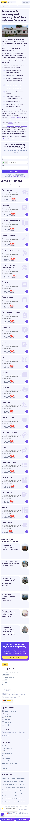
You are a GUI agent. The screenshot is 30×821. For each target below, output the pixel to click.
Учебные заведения (8, 766)
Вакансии (5, 682)
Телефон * (4, 159)
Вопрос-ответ (6, 758)
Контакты (5, 768)
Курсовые (19, 5)
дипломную (24, 125)
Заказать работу (8, 819)
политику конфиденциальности (18, 176)
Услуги (4, 745)
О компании (5, 685)
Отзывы (4, 679)
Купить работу (23, 819)
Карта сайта (5, 674)
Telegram (7, 719)
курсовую (17, 125)
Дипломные (12, 5)
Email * (3, 165)
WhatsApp (7, 716)
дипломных (12, 119)
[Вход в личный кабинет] (11, 2)
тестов (12, 121)
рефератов (24, 121)
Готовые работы (7, 748)
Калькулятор (6, 756)
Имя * (3, 155)
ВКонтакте (7, 722)
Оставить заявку (14, 171)
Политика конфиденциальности (11, 672)
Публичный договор (8, 677)
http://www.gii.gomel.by (8, 138)
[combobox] (5, 162)
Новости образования (8, 761)
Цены (3, 750)
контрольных (12, 117)
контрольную (10, 125)
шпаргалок (18, 121)
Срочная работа (7, 753)
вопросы (10, 122)
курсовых (19, 117)
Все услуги (4, 5)
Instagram (7, 714)
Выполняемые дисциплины (10, 763)
